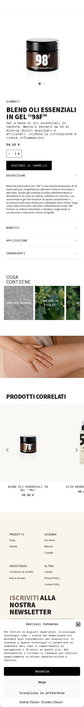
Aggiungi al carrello (29, 165)
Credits (48, 572)
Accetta (42, 671)
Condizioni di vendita (21, 572)
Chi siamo (49, 540)
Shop (12, 540)
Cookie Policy (29, 702)
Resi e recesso (17, 578)
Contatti (48, 553)
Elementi (13, 101)
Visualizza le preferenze (42, 693)
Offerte (13, 546)
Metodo (48, 546)
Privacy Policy (52, 702)
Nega (42, 682)
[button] (78, 624)
